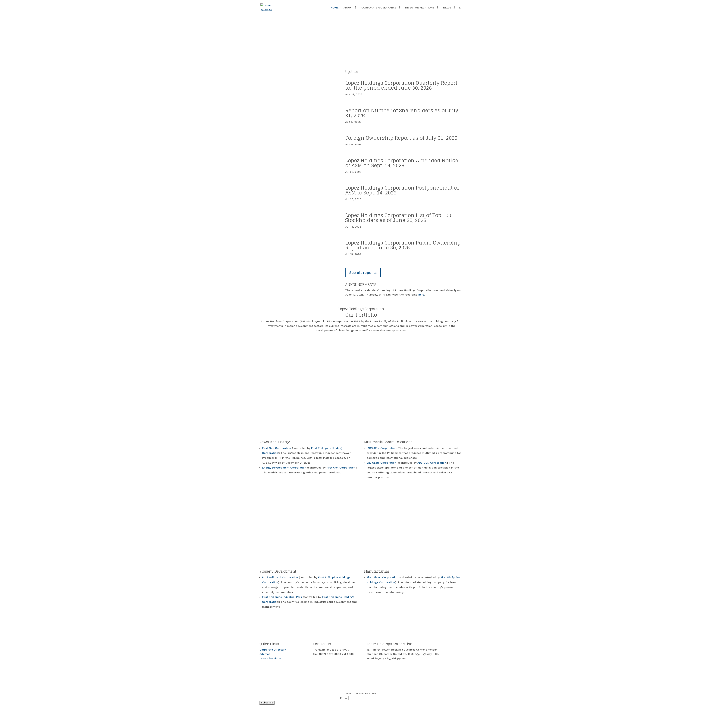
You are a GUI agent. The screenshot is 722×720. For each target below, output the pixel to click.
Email (343, 697)
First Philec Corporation (382, 577)
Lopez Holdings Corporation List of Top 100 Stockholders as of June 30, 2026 (398, 218)
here (421, 294)
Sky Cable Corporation (382, 462)
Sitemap (264, 653)
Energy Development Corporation (284, 467)
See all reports (363, 272)
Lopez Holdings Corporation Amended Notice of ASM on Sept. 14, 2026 (401, 163)
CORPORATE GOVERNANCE (379, 7)
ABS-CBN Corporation (431, 462)
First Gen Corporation (277, 448)
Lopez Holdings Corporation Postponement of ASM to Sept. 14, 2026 (402, 190)
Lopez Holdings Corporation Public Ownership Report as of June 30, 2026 (402, 245)
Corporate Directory (272, 649)
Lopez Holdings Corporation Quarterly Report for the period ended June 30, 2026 (401, 85)
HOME (335, 7)
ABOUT (348, 7)
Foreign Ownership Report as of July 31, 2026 (401, 137)
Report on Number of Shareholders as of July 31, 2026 (401, 113)
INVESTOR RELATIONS (420, 7)
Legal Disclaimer (270, 658)
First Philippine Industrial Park (282, 596)
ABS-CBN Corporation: (383, 448)
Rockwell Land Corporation (280, 577)
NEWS (447, 7)
